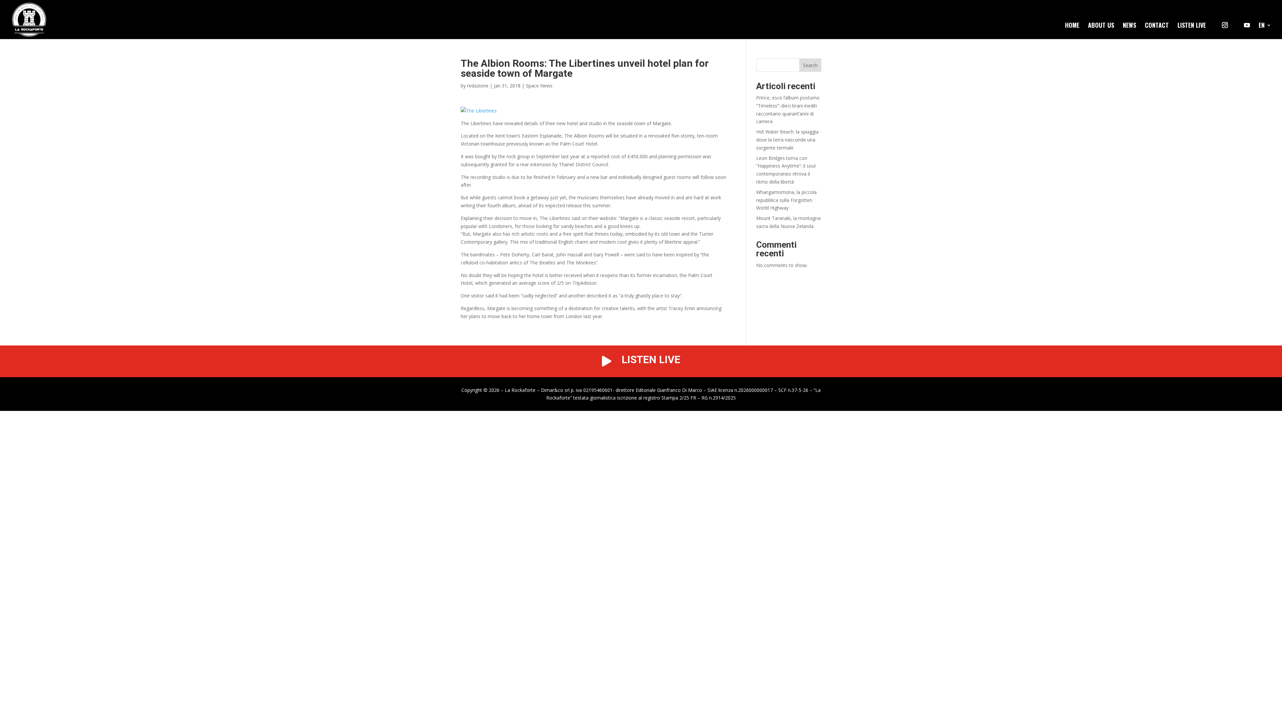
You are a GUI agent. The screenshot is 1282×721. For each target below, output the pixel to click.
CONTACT (1157, 26)
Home (1072, 26)
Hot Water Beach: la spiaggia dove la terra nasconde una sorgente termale (787, 140)
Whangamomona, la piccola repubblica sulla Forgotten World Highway (786, 200)
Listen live (1192, 26)
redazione (477, 85)
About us (1101, 26)
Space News (539, 85)
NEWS (1129, 26)
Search (810, 65)
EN (1262, 26)
